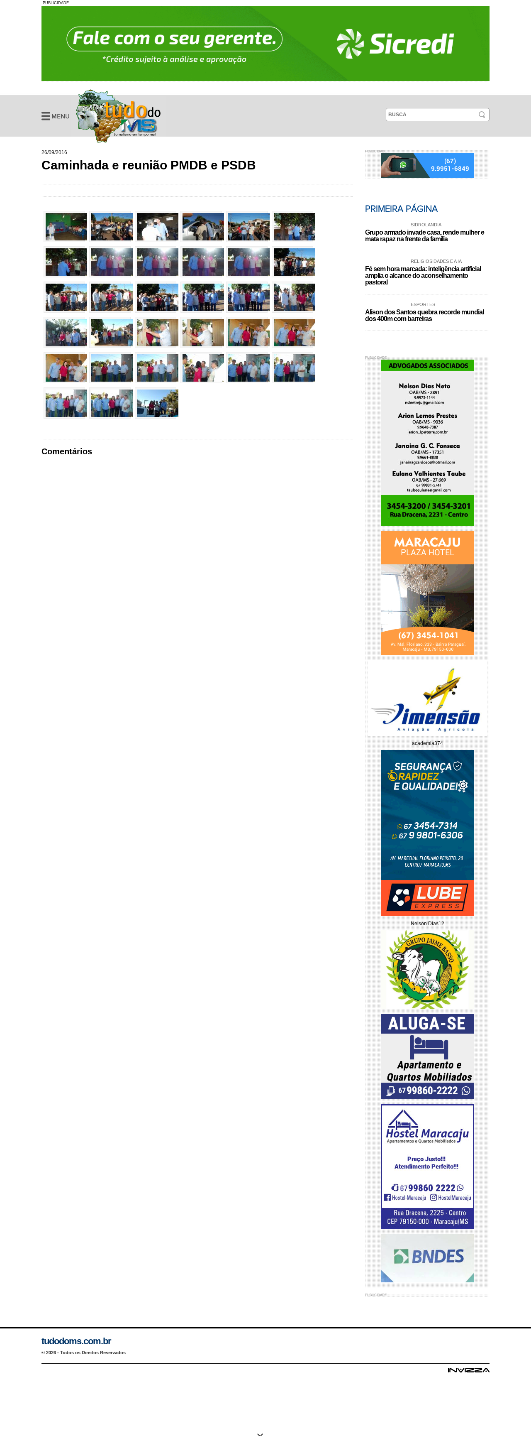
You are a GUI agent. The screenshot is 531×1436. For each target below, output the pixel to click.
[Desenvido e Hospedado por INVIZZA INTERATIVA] (469, 1372)
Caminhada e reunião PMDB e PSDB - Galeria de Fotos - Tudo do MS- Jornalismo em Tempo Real (118, 116)
